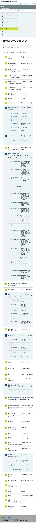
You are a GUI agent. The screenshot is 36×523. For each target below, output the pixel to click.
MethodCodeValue (16, 215)
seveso (10, 485)
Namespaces (5, 35)
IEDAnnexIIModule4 (14, 405)
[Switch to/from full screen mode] (26, 4)
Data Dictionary (15, 10)
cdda (10, 98)
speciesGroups (16, 469)
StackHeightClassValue (16, 257)
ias (9, 374)
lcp (9, 448)
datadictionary (13, 107)
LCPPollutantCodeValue (16, 193)
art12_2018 (12, 69)
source (15, 347)
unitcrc (15, 321)
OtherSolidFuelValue (16, 239)
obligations (16, 127)
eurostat (11, 289)
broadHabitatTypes (16, 460)
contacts (15, 113)
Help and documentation (8, 14)
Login (23, 3)
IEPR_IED (11, 413)
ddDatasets (16, 116)
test (9, 491)
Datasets (4, 17)
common (11, 103)
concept (15, 339)
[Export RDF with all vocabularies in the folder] (31, 109)
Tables (4, 20)
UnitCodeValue (16, 262)
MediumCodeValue (16, 202)
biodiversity (12, 94)
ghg (9, 362)
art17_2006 (12, 75)
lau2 (9, 438)
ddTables (15, 120)
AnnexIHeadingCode (16, 391)
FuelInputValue (16, 186)
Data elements (6, 23)
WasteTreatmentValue (16, 275)
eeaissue (15, 123)
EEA (9, 1)
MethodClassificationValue (16, 208)
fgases (10, 329)
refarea (15, 313)
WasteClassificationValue (16, 270)
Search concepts (22, 52)
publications (12, 480)
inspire (10, 421)
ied (9, 379)
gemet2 (10, 335)
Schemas (4, 26)
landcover (11, 427)
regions (15, 465)
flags (14, 304)
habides (11, 368)
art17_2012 (12, 81)
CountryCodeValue (16, 169)
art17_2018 (12, 88)
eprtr (9, 147)
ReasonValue (16, 248)
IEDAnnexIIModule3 (14, 397)
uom (9, 495)
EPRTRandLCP (13, 154)
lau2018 (10, 442)
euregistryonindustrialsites (14, 283)
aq (9, 57)
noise (10, 474)
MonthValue (16, 225)
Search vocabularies (10, 52)
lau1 (9, 433)
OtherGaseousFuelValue (16, 230)
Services (4, 32)
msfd (10, 455)
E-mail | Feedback (6, 517)
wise (9, 500)
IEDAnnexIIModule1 (14, 385)
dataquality (12, 136)
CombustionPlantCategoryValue (16, 161)
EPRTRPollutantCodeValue (16, 178)
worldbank (11, 506)
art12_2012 (12, 63)
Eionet (9, 10)
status (14, 130)
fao (9, 294)
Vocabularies (5, 29)
